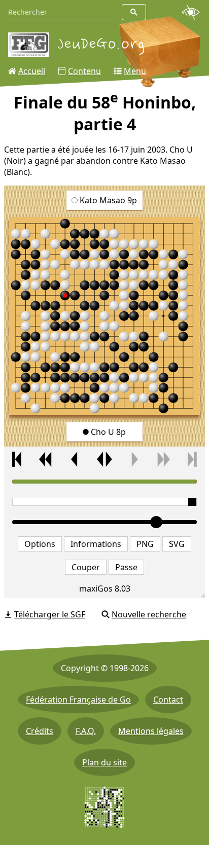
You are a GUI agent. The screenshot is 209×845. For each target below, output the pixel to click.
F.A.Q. (86, 731)
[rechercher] (134, 12)
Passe (126, 567)
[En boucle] (104, 459)
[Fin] (192, 459)
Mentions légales (151, 731)
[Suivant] (134, 459)
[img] (104, 316)
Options (39, 543)
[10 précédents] (46, 459)
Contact (168, 699)
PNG (145, 543)
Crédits (39, 731)
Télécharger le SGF (49, 614)
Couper (86, 567)
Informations (96, 543)
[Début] (16, 459)
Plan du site (104, 762)
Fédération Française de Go (78, 699)
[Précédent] (75, 459)
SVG (177, 543)
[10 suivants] (163, 459)
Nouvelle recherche (149, 614)
